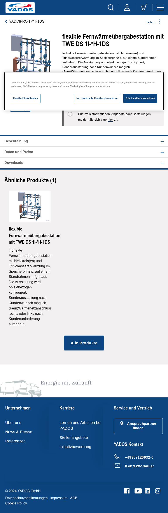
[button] (138, 426)
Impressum (58, 498)
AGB (73, 498)
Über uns (13, 422)
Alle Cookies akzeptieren (140, 98)
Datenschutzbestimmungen (26, 498)
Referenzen (15, 441)
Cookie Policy (16, 503)
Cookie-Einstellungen (25, 98)
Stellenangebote (74, 437)
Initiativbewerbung (75, 447)
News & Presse (18, 432)
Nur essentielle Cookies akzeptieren (97, 98)
